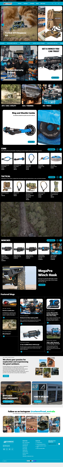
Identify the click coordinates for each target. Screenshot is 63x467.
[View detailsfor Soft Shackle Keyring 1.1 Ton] (44, 158)
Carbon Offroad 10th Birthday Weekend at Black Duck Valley (52, 314)
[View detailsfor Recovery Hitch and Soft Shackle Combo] (7, 158)
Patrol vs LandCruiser (8, 310)
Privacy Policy (25, 447)
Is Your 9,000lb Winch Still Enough (29, 345)
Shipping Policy (25, 450)
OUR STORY (6, 375)
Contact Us (24, 454)
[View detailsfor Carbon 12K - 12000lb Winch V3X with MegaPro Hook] (7, 248)
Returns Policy (25, 448)
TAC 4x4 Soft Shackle (16, 193)
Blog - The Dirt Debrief (26, 442)
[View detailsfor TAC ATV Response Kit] (7, 186)
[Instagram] (4, 0)
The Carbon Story (25, 444)
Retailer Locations (25, 453)
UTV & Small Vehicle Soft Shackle (28, 167)
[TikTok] (6, 0)
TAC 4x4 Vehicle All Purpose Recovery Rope (54, 194)
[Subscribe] (59, 444)
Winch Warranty (25, 445)
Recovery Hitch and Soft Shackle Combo (5, 167)
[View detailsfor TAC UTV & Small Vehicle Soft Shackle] (44, 186)
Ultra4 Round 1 (7, 334)
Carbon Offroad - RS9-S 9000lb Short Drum (54, 257)
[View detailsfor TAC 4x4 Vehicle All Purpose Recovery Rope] (56, 186)
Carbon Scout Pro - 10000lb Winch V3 (29, 256)
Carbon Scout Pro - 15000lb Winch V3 (17, 256)
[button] (59, 3)
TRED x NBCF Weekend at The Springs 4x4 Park (53, 343)
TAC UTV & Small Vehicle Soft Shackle (41, 194)
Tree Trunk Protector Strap (54, 166)
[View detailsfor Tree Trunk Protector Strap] (56, 158)
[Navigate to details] (19, 103)
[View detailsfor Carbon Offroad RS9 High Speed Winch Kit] (44, 248)
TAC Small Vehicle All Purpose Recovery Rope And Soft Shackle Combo (30, 195)
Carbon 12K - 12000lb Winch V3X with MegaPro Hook (5, 257)
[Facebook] (3, 0)
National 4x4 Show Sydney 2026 (29, 318)
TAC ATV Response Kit (5, 193)
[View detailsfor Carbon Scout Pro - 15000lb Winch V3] (19, 248)
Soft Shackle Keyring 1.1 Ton (41, 166)
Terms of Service (25, 451)
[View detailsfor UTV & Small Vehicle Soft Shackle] (31, 158)
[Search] (52, 3)
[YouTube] (5, 0)
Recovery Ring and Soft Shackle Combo (17, 167)
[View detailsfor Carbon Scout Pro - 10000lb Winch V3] (31, 248)
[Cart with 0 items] (59, 3)
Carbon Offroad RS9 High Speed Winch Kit (41, 257)
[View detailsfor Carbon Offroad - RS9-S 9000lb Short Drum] (56, 248)
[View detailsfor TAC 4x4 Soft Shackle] (19, 186)
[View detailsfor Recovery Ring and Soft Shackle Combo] (19, 158)
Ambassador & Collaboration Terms (28, 456)
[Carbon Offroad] (8, 3)
